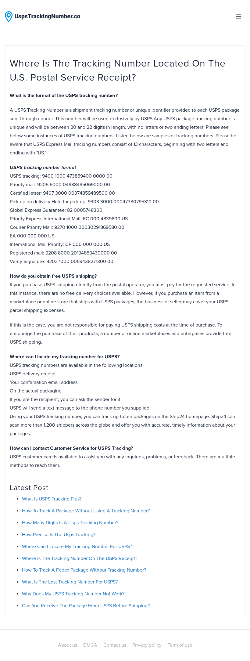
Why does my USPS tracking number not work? (73, 594)
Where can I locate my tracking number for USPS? (77, 547)
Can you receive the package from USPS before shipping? (86, 606)
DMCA (90, 645)
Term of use (180, 645)
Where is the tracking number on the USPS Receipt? (79, 558)
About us (67, 645)
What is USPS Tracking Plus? (51, 499)
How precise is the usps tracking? (58, 535)
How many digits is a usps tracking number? (70, 523)
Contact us (114, 645)
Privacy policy (147, 645)
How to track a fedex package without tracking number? (84, 570)
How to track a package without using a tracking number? (86, 511)
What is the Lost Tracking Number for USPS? (70, 582)
